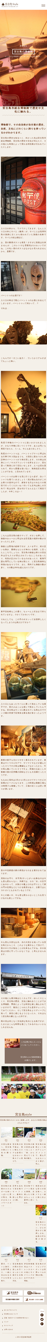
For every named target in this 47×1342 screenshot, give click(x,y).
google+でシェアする (41, 1323)
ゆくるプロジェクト (10, 1310)
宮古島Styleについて (11, 1314)
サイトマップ (8, 1325)
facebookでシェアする (41, 1314)
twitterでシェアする (41, 1319)
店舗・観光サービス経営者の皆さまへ (16, 1318)
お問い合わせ (8, 1329)
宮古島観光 (9, 5)
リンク (6, 1321)
